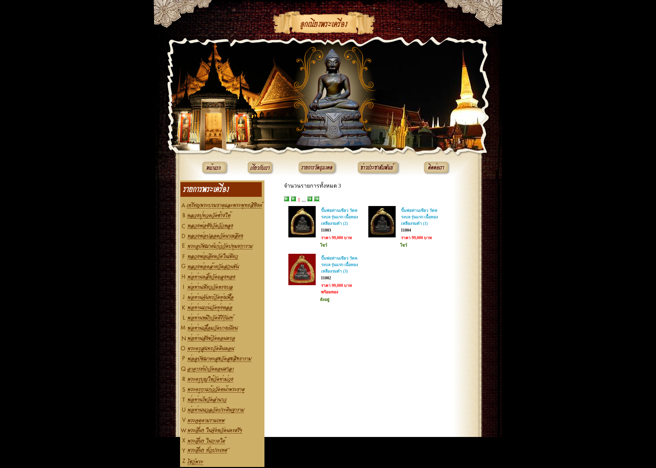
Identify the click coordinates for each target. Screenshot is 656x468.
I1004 (406, 230)
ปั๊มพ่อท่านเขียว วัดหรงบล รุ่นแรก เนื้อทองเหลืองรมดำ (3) (339, 265)
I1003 (326, 230)
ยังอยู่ (324, 299)
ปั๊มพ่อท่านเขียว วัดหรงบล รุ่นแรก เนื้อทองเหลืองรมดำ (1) (419, 217)
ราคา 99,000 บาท (336, 237)
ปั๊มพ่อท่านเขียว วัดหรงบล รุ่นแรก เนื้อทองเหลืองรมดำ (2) (339, 217)
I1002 (326, 278)
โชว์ (323, 245)
